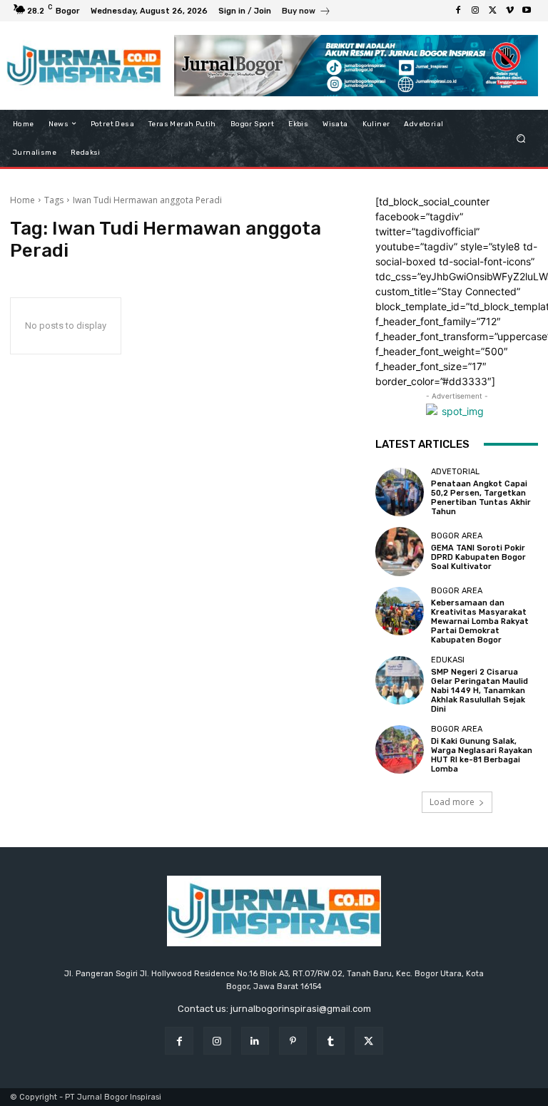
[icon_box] (306, 12)
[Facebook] (458, 10)
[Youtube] (526, 10)
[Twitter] (492, 10)
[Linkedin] (255, 1041)
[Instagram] (475, 10)
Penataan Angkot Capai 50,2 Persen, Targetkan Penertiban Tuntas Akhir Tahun (481, 498)
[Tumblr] (331, 1041)
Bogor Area (456, 536)
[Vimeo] (509, 10)
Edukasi (448, 660)
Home (22, 200)
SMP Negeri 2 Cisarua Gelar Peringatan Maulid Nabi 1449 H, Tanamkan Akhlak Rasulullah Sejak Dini (479, 691)
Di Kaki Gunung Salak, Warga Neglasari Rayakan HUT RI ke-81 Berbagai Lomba (481, 755)
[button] (521, 138)
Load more (452, 802)
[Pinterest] (293, 1041)
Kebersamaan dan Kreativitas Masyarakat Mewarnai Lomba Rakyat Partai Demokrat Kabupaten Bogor (480, 621)
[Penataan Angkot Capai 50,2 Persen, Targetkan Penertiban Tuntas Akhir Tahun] (399, 492)
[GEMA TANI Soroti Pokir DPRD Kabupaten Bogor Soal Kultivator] (399, 551)
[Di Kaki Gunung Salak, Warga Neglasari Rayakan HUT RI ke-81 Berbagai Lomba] (399, 749)
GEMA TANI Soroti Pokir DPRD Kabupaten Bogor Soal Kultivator (478, 557)
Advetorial (455, 472)
